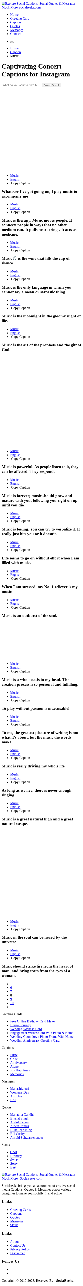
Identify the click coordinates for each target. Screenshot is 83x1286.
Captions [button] (8, 1047)
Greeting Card (19, 18)
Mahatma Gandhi (22, 1114)
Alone (14, 1066)
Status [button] (6, 1145)
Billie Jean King (21, 1130)
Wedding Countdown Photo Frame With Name (41, 1036)
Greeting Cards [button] (12, 1014)
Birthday (16, 1156)
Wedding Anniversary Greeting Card (35, 1040)
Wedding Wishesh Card (26, 1029)
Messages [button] (8, 1081)
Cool (13, 1152)
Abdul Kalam (19, 1122)
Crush (14, 1059)
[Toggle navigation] (12, 42)
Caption (15, 22)
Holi (13, 1100)
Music (14, 175)
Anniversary (18, 1062)
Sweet (14, 1159)
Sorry (14, 1163)
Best (13, 1167)
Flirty (13, 1055)
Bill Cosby (17, 1133)
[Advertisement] (41, 128)
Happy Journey (20, 1025)
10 (12, 1003)
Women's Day (19, 1092)
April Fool (17, 1096)
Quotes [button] (6, 1107)
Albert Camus (19, 1126)
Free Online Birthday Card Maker (33, 1021)
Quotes (15, 26)
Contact (15, 34)
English (15, 179)
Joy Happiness (20, 1070)
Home (14, 14)
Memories (17, 1074)
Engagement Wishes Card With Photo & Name (41, 1033)
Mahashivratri (19, 1088)
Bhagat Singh (19, 1118)
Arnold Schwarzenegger (26, 1137)
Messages (16, 30)
